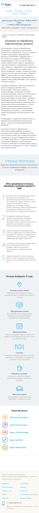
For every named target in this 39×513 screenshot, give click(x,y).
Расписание (18, 11)
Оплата (4, 495)
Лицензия (5, 498)
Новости (15, 14)
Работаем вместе (7, 487)
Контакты (24, 14)
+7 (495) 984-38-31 (27, 5)
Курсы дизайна (16, 440)
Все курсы (28, 11)
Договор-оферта (25, 498)
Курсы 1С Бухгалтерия (19, 432)
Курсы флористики (18, 447)
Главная (4, 35)
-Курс (5, 5)
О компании (24, 484)
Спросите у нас (7, 491)
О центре (9, 11)
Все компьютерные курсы (28, 495)
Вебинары (5, 484)
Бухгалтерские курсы (19, 417)
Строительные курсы (19, 425)
